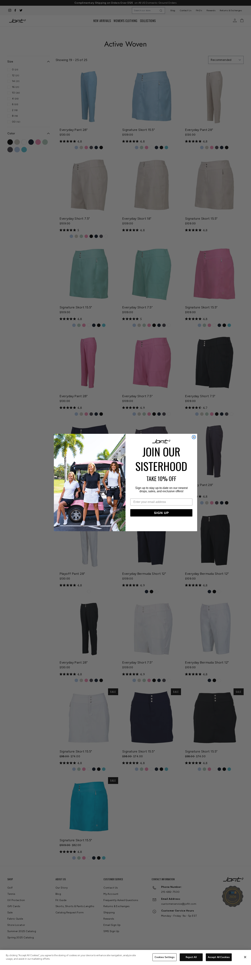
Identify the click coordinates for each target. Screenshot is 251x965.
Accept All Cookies (219, 957)
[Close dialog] (194, 437)
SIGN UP (161, 513)
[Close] (245, 957)
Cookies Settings (165, 957)
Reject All (191, 957)
